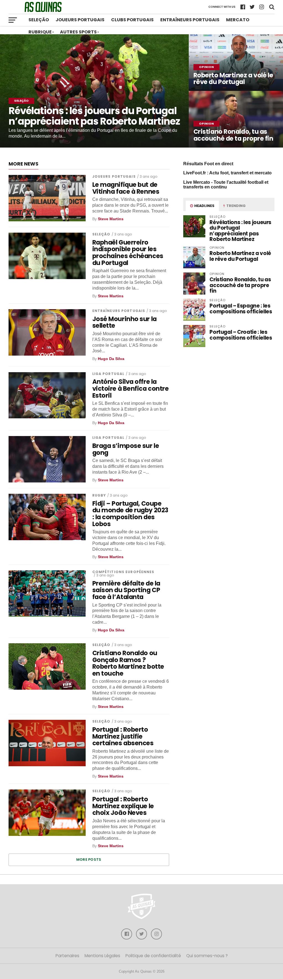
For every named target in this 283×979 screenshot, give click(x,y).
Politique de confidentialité (153, 956)
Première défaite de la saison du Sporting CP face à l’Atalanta (126, 590)
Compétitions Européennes (123, 571)
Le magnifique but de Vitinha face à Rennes (125, 188)
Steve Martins (111, 219)
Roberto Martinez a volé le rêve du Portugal (240, 256)
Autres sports (78, 32)
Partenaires (67, 956)
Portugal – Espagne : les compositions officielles (240, 308)
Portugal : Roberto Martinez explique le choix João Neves (123, 806)
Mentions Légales (102, 956)
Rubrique (40, 32)
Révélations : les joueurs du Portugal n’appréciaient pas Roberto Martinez (240, 231)
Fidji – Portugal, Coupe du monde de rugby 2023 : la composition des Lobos (130, 513)
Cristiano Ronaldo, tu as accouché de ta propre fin (240, 285)
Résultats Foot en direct (208, 163)
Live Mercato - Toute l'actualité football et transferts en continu (225, 185)
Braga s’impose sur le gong (125, 449)
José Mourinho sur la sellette (124, 322)
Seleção (38, 20)
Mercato (237, 20)
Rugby (99, 495)
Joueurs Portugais (80, 20)
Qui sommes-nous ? (207, 956)
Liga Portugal (108, 373)
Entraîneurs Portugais (189, 20)
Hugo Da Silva (111, 358)
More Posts (88, 859)
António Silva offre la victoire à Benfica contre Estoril (130, 388)
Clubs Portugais (132, 20)
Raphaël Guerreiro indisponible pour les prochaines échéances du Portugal (127, 252)
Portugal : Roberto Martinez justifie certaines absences (123, 736)
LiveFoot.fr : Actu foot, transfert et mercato (227, 172)
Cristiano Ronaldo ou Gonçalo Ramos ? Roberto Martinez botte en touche (128, 663)
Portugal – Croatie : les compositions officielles (240, 335)
